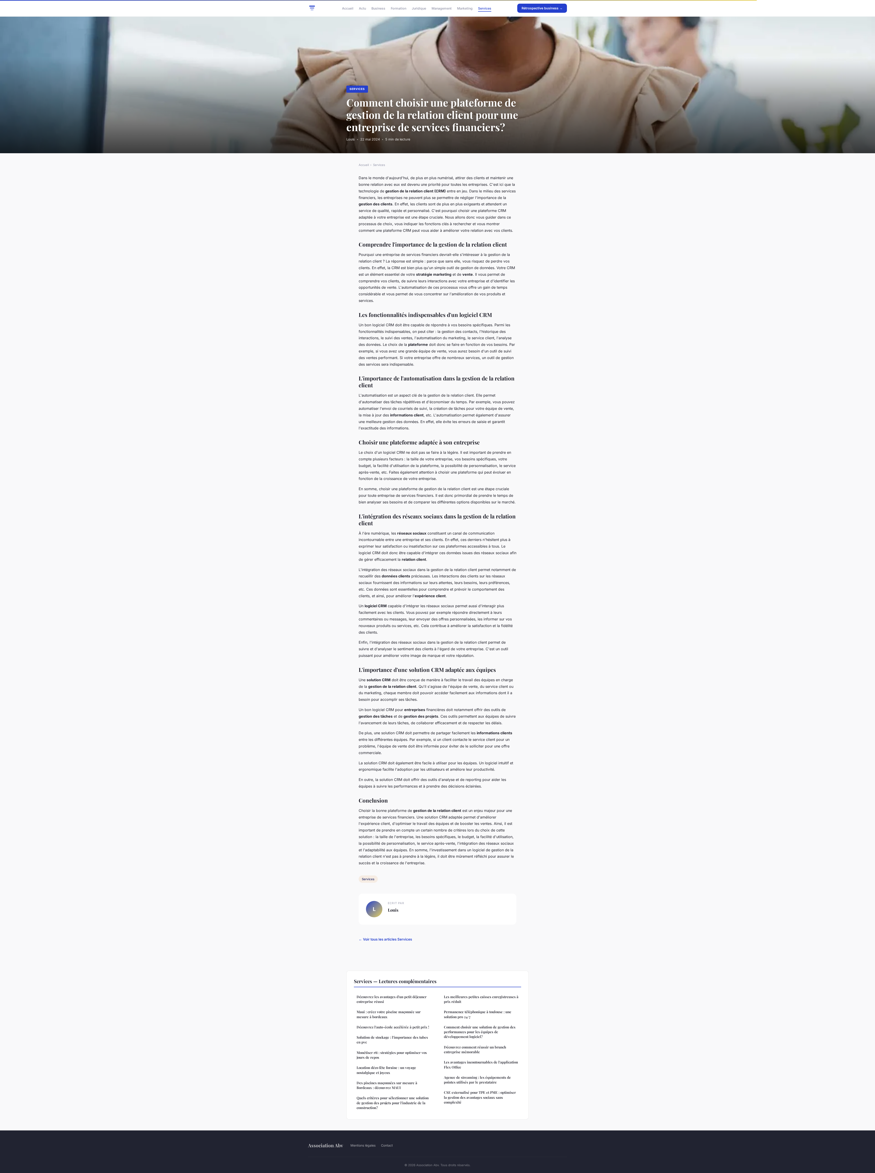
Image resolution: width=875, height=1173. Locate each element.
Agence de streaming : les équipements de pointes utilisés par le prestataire (477, 1079)
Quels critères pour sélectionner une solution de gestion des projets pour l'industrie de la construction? (393, 1103)
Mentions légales (363, 1145)
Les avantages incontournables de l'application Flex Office (481, 1064)
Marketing (465, 8)
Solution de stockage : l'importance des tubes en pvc (392, 1039)
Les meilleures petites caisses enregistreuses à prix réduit (481, 999)
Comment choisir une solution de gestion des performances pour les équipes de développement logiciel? (479, 1032)
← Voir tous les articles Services (385, 939)
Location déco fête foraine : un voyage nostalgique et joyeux (386, 1070)
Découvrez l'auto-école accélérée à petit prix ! (393, 1027)
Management (442, 8)
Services (484, 8)
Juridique (419, 8)
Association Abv (325, 1145)
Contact (387, 1145)
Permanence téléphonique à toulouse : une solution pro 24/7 (477, 1014)
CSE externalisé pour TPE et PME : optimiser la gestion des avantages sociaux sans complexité (480, 1097)
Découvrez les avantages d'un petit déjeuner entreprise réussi (392, 999)
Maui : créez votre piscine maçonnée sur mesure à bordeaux (389, 1014)
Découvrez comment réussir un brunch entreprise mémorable (475, 1049)
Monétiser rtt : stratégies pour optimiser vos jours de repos (392, 1055)
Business (378, 8)
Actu (362, 8)
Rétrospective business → (542, 8)
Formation (398, 8)
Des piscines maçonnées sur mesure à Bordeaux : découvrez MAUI (387, 1085)
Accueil (347, 8)
